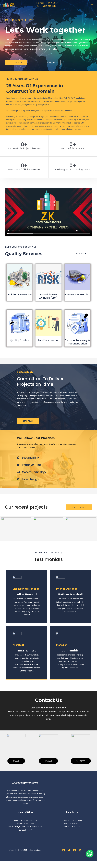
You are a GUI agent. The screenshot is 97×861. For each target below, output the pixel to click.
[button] (89, 853)
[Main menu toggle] (92, 4)
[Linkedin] (80, 850)
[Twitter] (69, 850)
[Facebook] (63, 850)
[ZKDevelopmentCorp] (10, 4)
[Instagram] (74, 850)
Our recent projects (26, 507)
